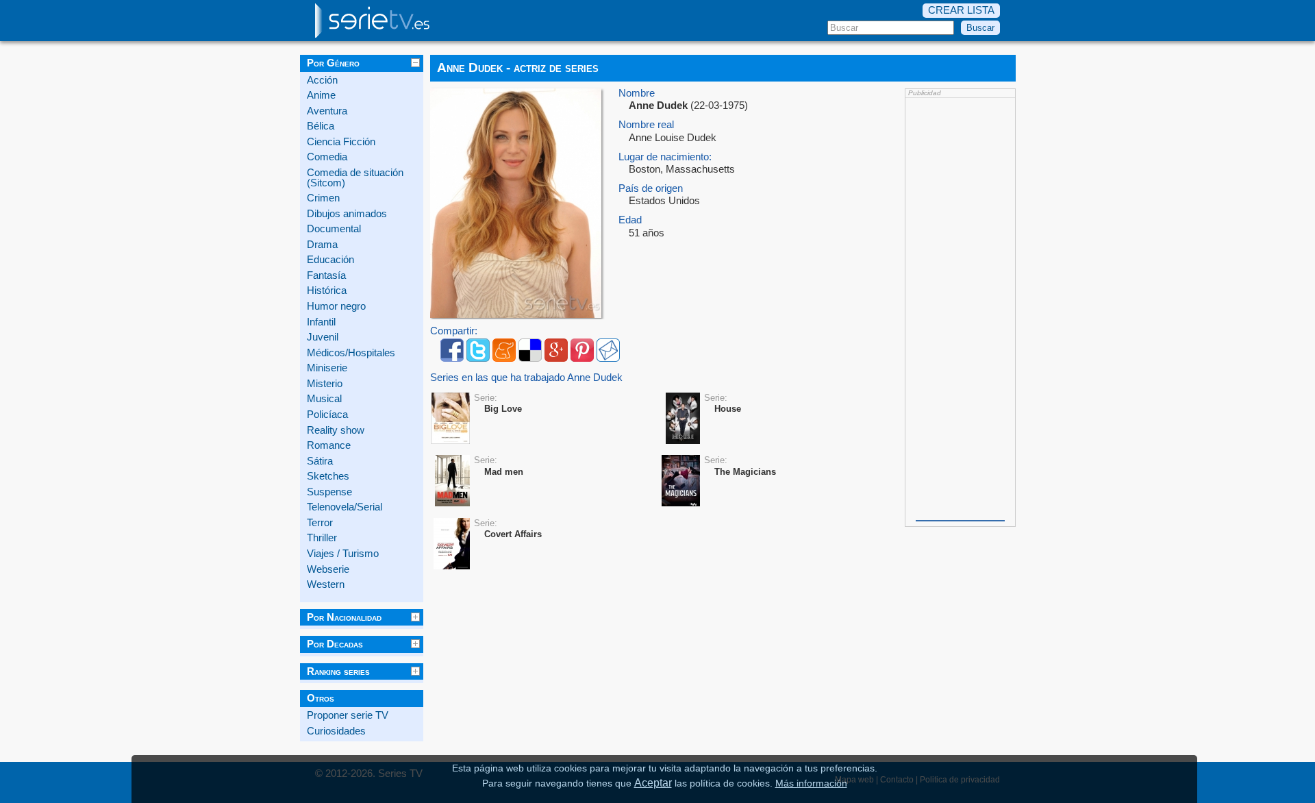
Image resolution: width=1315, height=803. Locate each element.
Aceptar (653, 782)
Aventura (327, 111)
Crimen (323, 198)
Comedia (327, 156)
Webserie (328, 569)
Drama (322, 244)
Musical (324, 398)
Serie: (485, 397)
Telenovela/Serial (344, 507)
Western (326, 584)
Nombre (636, 93)
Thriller (322, 537)
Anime (321, 95)
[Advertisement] (960, 307)
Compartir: (453, 331)
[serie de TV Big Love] (450, 419)
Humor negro (336, 306)
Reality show (335, 430)
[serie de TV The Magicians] (681, 481)
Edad (630, 220)
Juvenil (322, 337)
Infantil (321, 322)
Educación (330, 259)
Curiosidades (336, 731)
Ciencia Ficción (341, 141)
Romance (329, 445)
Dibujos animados (347, 213)
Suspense (329, 491)
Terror (320, 522)
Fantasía (326, 275)
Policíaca (327, 414)
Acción (322, 80)
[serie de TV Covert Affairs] (452, 544)
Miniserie (327, 367)
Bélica (320, 126)
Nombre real (646, 125)
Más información (811, 783)
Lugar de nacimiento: (665, 157)
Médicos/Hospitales (351, 352)
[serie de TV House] (683, 419)
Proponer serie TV (347, 715)
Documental (334, 228)
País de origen (650, 189)
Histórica (327, 290)
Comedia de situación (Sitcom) (355, 177)
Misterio (324, 383)
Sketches (328, 476)
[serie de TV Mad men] (452, 481)
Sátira (320, 461)
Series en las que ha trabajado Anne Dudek (526, 378)
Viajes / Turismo (343, 553)
